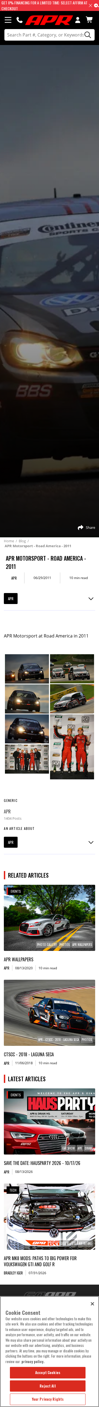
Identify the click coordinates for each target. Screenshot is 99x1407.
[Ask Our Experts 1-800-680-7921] (19, 20)
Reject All (48, 1386)
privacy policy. (33, 1361)
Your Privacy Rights (48, 1399)
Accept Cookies (47, 1372)
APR (10, 598)
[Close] (92, 1304)
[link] (49, 918)
